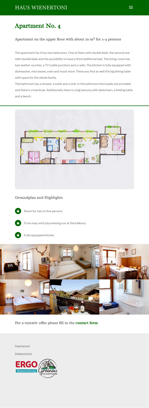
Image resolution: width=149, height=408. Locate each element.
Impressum (22, 346)
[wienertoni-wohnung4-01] (25, 278)
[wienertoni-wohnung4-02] (124, 278)
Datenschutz (23, 354)
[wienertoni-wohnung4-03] (25, 313)
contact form (86, 322)
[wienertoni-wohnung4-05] (124, 313)
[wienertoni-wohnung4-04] (74, 313)
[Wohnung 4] (74, 278)
